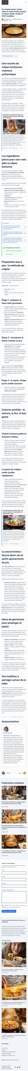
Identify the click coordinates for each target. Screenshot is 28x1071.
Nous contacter (9, 254)
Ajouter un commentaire (8, 890)
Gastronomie (5, 20)
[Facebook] (15, 1067)
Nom (3, 870)
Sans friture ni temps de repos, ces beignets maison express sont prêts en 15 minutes (13, 116)
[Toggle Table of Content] (15, 56)
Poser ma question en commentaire (14, 250)
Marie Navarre (7, 733)
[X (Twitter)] (17, 1067)
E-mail (4, 876)
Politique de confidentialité (8, 1051)
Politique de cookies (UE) (8, 1055)
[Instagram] (19, 1067)
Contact (4, 1050)
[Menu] (25, 2)
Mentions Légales (6, 1053)
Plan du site (5, 1048)
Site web (4, 883)
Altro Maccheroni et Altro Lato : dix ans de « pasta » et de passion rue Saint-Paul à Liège (13, 512)
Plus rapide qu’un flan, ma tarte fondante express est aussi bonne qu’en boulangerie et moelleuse (14, 827)
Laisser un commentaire (9, 911)
